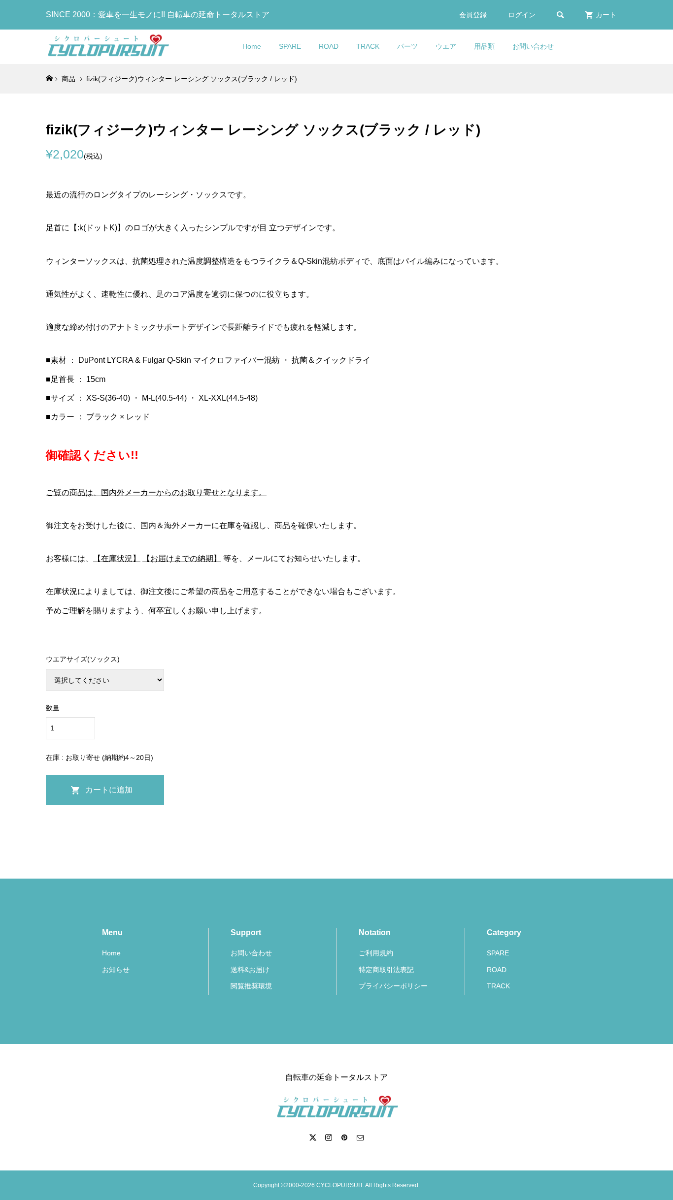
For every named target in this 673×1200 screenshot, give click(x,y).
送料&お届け (250, 970)
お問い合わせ (533, 46)
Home (251, 46)
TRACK (367, 46)
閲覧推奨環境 (251, 986)
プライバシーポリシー (393, 986)
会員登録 (473, 15)
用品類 (484, 46)
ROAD (328, 46)
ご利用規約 (376, 953)
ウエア (446, 46)
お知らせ (116, 970)
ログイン (522, 15)
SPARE (290, 46)
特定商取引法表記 (386, 970)
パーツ (407, 46)
